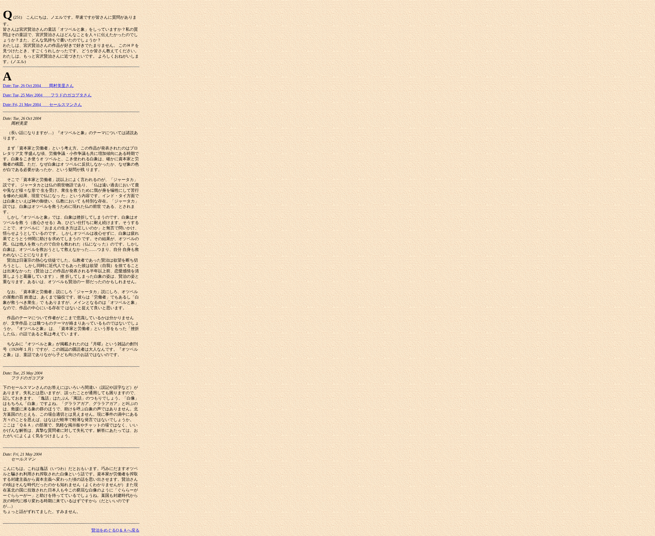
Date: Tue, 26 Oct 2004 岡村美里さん (38, 85)
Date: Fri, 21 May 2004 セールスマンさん (42, 104)
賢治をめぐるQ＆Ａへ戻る (115, 530)
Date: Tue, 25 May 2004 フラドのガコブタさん (47, 95)
